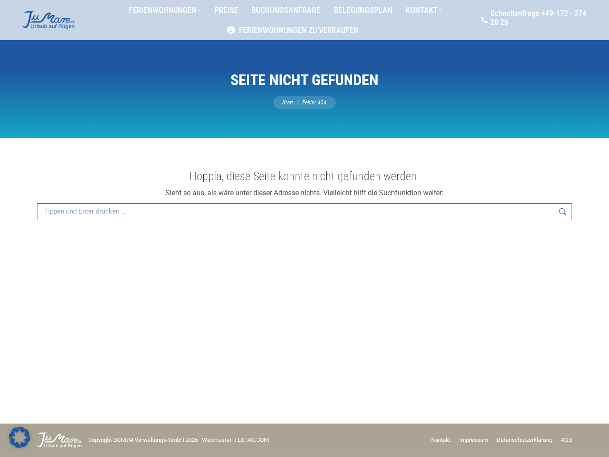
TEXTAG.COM (251, 439)
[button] (19, 437)
